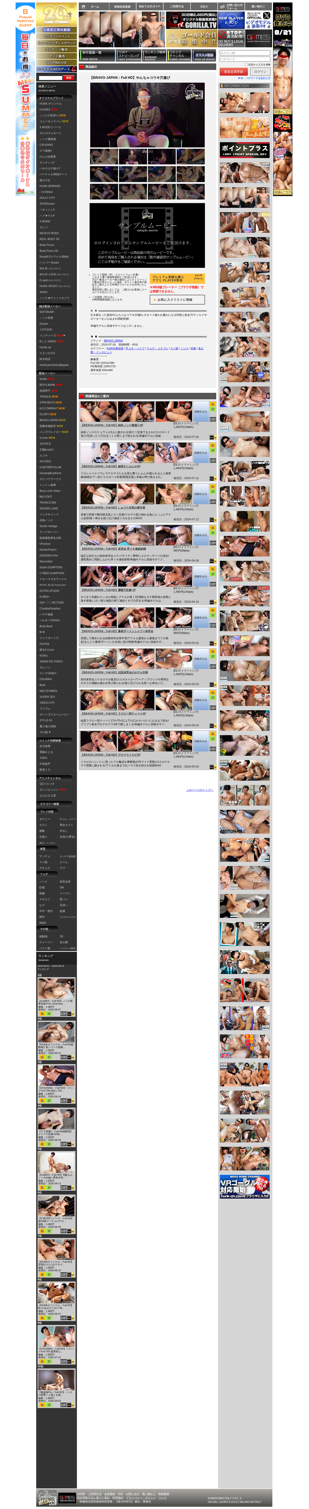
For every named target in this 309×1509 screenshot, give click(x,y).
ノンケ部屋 (46, 317)
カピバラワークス (50, 479)
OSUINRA (46, 679)
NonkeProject (48, 549)
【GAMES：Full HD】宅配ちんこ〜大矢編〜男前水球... (55, 1176)
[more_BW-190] (201, 494)
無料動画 (163, 1493)
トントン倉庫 (48, 485)
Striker (44, 292)
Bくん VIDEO (51, 341)
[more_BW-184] (201, 741)
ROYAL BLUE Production (53, 585)
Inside (47, 379)
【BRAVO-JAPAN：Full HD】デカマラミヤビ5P (110, 754)
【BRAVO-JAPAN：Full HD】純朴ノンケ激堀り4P (112, 425)
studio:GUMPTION (51, 567)
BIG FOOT (46, 496)
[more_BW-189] (201, 535)
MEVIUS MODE (49, 233)
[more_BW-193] (201, 411)
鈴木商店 (45, 359)
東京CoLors (47, 649)
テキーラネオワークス (53, 579)
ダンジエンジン (53, 789)
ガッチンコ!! (47, 162)
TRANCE (49, 396)
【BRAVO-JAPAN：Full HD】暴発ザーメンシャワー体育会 (117, 631)
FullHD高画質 (115, 348)
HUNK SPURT (55, 286)
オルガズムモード (50, 133)
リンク (163, 1497)
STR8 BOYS (51, 402)
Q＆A (204, 6)
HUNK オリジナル (51, 103)
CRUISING (46, 144)
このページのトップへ (199, 790)
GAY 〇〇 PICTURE (52, 602)
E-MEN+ (45, 596)
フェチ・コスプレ (157, 348)
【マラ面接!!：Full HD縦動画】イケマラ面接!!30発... (55, 1132)
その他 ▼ (45, 732)
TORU (43, 758)
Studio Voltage (48, 526)
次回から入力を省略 (259, 64)
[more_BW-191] (201, 453)
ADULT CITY (47, 197)
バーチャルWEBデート (53, 174)
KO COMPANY (52, 408)
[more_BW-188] (201, 576)
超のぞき (45, 180)
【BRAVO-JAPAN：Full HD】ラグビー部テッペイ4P (113, 713)
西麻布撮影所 (51, 426)
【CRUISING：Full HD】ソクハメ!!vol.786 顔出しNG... (56, 1089)
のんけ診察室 (48, 156)
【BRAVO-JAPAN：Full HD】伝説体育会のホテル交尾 (114, 672)
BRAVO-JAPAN (52, 420)
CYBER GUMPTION (52, 573)
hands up (45, 347)
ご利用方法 (176, 6)
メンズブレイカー (54, 432)
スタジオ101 (47, 353)
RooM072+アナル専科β (54, 256)
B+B (42, 632)
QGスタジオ (47, 783)
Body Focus (47, 245)
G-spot (50, 280)
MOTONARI (47, 312)
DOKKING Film (49, 555)
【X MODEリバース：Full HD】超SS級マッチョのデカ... (56, 1219)
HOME (81, 1493)
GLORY (48, 414)
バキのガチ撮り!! (50, 168)
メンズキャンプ (49, 514)
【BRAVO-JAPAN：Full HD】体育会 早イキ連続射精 (113, 548)
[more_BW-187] (201, 617)
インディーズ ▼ (53, 335)
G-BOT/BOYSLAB (50, 467)
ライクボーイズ (49, 638)
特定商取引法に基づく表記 (93, 1497)
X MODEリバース (50, 127)
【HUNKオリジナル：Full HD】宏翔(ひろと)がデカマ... (55, 1263)
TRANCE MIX (48, 502)
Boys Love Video (50, 490)
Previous (76, 32)
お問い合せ (132, 1493)
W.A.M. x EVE (54, 274)
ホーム (94, 6)
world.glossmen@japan (54, 365)
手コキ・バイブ (135, 348)
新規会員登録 (122, 6)
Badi (42, 685)
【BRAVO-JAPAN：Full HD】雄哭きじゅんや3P (110, 466)
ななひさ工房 (48, 795)
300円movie (47, 203)
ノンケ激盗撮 (48, 139)
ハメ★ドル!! (47, 215)
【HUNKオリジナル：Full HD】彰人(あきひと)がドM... (55, 1306)
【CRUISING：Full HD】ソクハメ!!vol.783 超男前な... (56, 1350)
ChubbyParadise (50, 608)
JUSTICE (45, 443)
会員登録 (109, 1493)
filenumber (46, 561)
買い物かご (258, 6)
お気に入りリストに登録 (171, 299)
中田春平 (45, 763)
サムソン (45, 667)
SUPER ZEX (47, 696)
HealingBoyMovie (51, 473)
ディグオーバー (49, 532)
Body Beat (46, 626)
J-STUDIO (46, 329)
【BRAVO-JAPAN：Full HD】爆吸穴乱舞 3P (108, 590)
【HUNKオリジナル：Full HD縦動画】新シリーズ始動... (55, 1045)
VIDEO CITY (47, 702)
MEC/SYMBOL (49, 691)
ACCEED (45, 461)
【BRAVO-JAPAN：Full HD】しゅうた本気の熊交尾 (113, 507)
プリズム (45, 708)
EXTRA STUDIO (49, 591)
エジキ (44, 455)
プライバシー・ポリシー (141, 1497)
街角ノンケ (46, 520)
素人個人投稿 (48, 726)
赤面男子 (48, 390)
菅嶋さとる (46, 752)
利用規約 (117, 1497)
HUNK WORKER (50, 186)
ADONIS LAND (49, 508)
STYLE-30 (46, 720)
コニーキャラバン (54, 121)
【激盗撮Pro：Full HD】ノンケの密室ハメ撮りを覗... (55, 1393)
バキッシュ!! (47, 209)
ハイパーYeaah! (49, 262)
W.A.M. (50, 268)
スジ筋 (174, 348)
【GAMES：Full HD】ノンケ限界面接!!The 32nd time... (55, 1002)
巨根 (193, 348)
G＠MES (48, 109)
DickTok (44, 643)
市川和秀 (45, 746)
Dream (44, 323)
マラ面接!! (46, 150)
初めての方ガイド (149, 6)
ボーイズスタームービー (54, 714)
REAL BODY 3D (49, 239)
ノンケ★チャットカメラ (54, 298)
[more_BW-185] (201, 700)
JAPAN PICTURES (51, 661)
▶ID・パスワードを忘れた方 (254, 78)
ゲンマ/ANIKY (48, 673)
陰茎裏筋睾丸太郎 (50, 538)
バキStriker (46, 192)
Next (167, 32)
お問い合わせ (231, 6)
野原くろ (45, 769)
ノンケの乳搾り (53, 115)
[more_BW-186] (201, 659)
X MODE (45, 221)
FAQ (120, 1493)
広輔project (46, 449)
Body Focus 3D (49, 250)
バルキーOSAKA (50, 620)
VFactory (45, 543)
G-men (47, 437)
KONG (44, 655)
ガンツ (44, 227)
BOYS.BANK (51, 384)
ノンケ (185, 348)
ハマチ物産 (46, 614)
